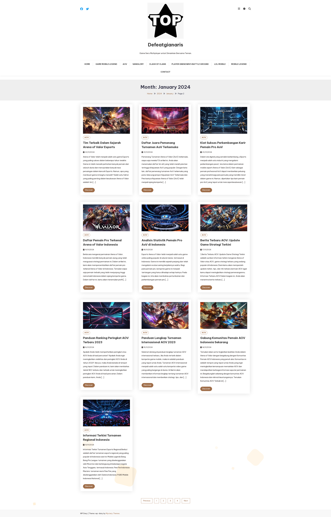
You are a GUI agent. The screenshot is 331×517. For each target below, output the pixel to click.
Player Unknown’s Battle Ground (190, 64)
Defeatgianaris (165, 45)
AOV (125, 64)
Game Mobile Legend (106, 64)
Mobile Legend (239, 64)
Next (186, 501)
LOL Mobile (220, 64)
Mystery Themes (113, 513)
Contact (165, 72)
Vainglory (138, 64)
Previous (146, 501)
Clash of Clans (157, 64)
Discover (89, 190)
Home (87, 64)
